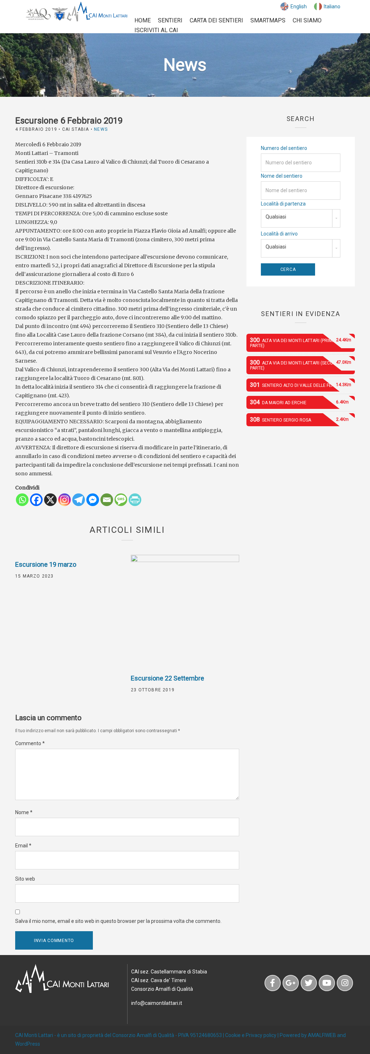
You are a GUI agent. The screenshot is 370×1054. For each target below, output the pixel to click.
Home (142, 20)
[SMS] (121, 499)
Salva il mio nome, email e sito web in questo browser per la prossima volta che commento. (118, 921)
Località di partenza (283, 204)
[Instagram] (64, 499)
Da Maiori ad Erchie (299, 402)
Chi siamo (307, 20)
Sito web (25, 879)
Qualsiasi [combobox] (276, 217)
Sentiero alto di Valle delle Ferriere (300, 384)
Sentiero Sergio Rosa (299, 419)
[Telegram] (78, 499)
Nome (24, 812)
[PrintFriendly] (135, 499)
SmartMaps (267, 20)
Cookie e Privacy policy (250, 1035)
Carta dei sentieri (216, 20)
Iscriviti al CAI (156, 30)
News (101, 129)
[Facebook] (36, 499)
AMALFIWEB (322, 1035)
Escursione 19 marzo (45, 564)
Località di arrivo (279, 234)
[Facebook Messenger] (92, 499)
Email (23, 845)
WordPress (27, 1044)
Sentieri (170, 20)
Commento (30, 743)
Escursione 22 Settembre (167, 678)
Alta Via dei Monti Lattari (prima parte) (300, 342)
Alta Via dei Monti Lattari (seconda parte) (300, 365)
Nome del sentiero (281, 176)
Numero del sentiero (284, 148)
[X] (50, 499)
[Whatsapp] (22, 499)
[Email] (106, 499)
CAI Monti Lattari (34, 1035)
